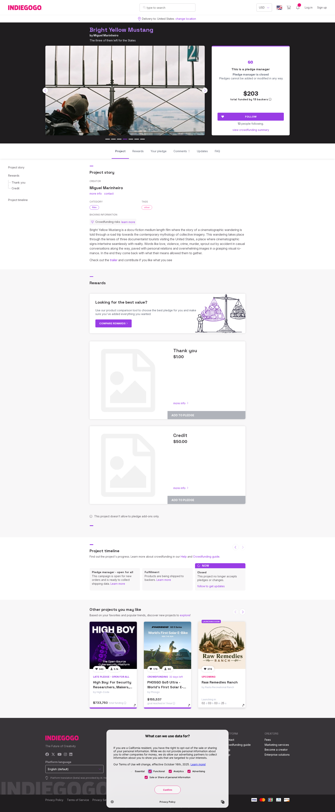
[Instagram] (65, 755)
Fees (268, 739)
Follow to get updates (211, 586)
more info (96, 193)
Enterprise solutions (277, 754)
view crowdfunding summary (250, 129)
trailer (113, 260)
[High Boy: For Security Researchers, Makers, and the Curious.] (113, 645)
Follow (250, 116)
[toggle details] (137, 707)
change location (185, 18)
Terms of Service (78, 800)
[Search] (144, 7)
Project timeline (18, 200)
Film (94, 207)
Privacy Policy (54, 800)
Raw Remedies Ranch (220, 682)
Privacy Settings (102, 800)
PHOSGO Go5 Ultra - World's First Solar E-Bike (165, 687)
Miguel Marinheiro (105, 35)
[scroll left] (45, 90)
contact (109, 193)
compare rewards (112, 323)
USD (262, 7)
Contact (229, 739)
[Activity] (297, 7)
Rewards (13, 175)
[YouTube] (59, 755)
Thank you (18, 182)
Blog (227, 749)
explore (185, 615)
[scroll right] (205, 90)
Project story (16, 167)
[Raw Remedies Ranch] (221, 645)
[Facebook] (47, 755)
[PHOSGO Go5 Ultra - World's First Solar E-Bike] (167, 645)
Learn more (118, 583)
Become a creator (276, 749)
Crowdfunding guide (206, 556)
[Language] (279, 8)
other (147, 207)
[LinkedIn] (70, 755)
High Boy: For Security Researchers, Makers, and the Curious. (112, 687)
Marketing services (277, 744)
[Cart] (288, 7)
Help (184, 556)
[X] (53, 755)
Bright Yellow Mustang (121, 29)
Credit (15, 188)
